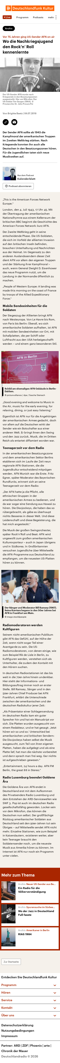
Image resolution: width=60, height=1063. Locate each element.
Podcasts (38, 17)
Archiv (8, 28)
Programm (22, 17)
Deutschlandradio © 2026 (19, 1056)
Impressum (9, 1036)
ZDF (26, 1045)
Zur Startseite (11, 961)
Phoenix (36, 1045)
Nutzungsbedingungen (17, 1030)
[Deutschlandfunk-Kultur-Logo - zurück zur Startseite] (30, 8)
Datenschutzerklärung (17, 1025)
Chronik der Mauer (14, 1051)
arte (47, 1045)
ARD (18, 1045)
